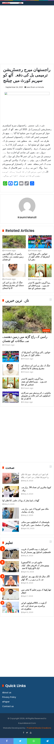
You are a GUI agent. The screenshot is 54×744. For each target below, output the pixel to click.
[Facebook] (23, 733)
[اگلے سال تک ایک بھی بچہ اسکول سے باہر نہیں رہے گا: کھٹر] (10, 580)
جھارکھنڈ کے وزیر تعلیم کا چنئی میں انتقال (36, 591)
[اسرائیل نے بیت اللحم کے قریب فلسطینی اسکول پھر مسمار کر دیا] (10, 553)
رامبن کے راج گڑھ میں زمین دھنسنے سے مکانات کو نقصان (13, 256)
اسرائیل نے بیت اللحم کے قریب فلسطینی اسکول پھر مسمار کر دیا (36, 551)
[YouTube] (30, 733)
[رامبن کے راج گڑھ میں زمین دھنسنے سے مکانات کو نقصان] (14, 241)
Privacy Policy (9, 697)
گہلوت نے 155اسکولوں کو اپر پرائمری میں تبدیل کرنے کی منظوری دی (33, 605)
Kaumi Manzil (27, 217)
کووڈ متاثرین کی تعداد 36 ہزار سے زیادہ (36, 489)
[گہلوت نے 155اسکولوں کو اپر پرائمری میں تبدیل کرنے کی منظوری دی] (10, 607)
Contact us (8, 706)
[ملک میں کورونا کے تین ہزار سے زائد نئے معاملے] (10, 513)
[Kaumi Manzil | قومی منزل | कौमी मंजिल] (12, 3)
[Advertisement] (27, 35)
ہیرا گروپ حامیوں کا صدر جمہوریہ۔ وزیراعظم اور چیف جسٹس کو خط (39, 285)
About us (6, 692)
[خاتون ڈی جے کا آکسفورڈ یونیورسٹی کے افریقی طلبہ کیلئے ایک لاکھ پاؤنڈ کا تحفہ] (10, 566)
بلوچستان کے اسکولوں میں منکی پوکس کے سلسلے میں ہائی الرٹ (35, 524)
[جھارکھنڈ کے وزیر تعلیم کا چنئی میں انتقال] (10, 594)
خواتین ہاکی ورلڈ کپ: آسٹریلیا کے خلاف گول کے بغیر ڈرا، (39, 256)
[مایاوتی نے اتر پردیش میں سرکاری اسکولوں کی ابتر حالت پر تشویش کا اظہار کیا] (10, 397)
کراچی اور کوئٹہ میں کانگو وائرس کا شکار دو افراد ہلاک (35, 476)
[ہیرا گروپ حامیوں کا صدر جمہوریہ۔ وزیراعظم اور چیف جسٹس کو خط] (40, 270)
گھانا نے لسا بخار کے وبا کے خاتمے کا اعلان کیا (20, 500)
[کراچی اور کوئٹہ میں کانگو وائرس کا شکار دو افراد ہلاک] (10, 478)
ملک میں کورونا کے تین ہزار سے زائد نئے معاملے (35, 510)
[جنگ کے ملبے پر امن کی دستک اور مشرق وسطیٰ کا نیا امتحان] (14, 270)
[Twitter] (27, 733)
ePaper (6, 701)
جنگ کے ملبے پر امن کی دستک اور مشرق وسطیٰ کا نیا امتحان (13, 285)
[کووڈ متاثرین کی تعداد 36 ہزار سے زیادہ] (10, 491)
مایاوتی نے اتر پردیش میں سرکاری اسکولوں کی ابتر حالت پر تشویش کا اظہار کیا (36, 395)
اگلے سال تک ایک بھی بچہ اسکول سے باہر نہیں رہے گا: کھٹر (35, 578)
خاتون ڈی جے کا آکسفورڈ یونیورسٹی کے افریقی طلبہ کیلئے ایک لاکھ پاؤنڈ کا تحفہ (35, 565)
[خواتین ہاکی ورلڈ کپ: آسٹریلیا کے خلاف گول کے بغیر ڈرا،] (40, 241)
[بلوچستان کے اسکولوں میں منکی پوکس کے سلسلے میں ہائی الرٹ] (10, 526)
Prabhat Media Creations (38, 727)
